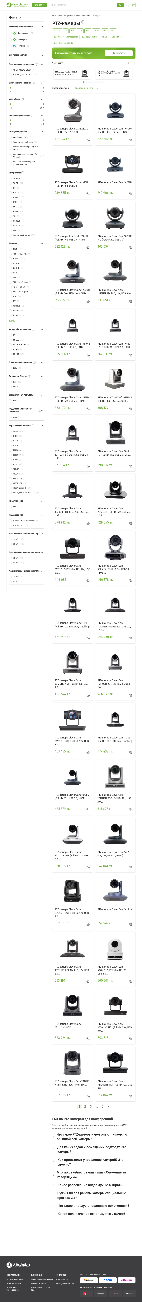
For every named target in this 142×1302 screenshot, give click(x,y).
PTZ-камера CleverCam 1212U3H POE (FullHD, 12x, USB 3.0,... (72, 856)
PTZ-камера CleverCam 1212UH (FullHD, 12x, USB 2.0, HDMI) (72, 399)
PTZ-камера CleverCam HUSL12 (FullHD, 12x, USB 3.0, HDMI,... (72, 796)
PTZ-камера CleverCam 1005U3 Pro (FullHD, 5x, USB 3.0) (114, 238)
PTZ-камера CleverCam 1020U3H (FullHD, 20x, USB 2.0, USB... (72, 512)
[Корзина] (133, 5)
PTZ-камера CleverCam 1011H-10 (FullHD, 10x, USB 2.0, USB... (114, 453)
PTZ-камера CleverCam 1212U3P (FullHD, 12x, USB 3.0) (114, 291)
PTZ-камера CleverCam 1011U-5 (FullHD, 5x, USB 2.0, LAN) (72, 345)
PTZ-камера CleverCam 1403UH (115, 182)
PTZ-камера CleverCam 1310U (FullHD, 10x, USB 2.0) (71, 184)
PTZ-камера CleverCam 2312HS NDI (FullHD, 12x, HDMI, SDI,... (72, 1083)
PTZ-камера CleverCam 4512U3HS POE (68, 1025)
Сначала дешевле (84, 88)
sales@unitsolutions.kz (66, 1283)
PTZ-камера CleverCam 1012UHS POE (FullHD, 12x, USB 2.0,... (72, 970)
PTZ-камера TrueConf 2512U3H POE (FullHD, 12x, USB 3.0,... (66, 73)
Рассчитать (119, 53)
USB (105, 31)
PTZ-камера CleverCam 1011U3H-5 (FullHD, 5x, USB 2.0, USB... (72, 455)
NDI (80, 31)
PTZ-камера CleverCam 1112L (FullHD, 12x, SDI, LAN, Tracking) (72, 624)
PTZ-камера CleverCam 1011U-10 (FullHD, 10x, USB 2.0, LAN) (114, 345)
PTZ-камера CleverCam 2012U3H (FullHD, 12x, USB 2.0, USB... (114, 512)
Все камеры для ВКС (63, 43)
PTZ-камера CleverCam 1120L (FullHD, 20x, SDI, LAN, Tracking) (115, 739)
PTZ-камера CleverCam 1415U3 (114, 909)
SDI (72, 31)
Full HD (57, 31)
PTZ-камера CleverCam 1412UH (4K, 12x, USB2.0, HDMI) (114, 854)
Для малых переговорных (66, 37)
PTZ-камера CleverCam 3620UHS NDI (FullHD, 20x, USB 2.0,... (114, 1027)
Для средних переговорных (94, 37)
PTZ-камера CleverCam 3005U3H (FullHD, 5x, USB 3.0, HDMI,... (113, 569)
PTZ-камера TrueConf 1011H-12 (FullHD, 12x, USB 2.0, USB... (114, 399)
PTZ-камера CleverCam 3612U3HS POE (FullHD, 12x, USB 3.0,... (72, 569)
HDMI (96, 31)
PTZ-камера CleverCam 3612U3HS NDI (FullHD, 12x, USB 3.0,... (114, 1085)
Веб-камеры (117, 37)
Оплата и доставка (15, 1279)
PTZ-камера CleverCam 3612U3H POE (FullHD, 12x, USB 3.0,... (72, 741)
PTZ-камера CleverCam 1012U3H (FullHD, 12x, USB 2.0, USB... (114, 626)
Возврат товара (14, 1283)
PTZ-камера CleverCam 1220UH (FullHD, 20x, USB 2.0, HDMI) (72, 291)
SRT (87, 31)
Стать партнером (38, 1283)
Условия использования (42, 1279)
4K (66, 31)
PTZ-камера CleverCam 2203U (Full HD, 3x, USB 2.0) (71, 130)
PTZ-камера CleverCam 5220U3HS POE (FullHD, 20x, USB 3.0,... (112, 970)
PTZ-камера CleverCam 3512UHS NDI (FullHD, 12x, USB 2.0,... (71, 684)
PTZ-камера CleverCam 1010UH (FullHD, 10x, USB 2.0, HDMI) (114, 130)
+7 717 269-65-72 (62, 1279)
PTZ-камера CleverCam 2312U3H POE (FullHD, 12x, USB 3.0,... (72, 913)
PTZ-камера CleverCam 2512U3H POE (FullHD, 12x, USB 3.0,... (108, 73)
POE (113, 31)
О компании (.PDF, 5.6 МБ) (40, 1288)
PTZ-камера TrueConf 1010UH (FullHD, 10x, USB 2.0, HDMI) (71, 238)
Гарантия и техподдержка (13, 1288)
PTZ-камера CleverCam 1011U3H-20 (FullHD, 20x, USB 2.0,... (113, 684)
